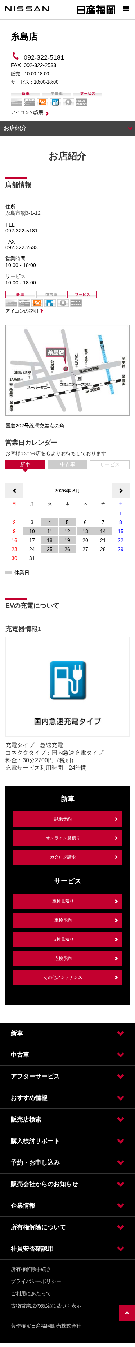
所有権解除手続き (31, 1269)
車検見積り (63, 901)
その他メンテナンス (63, 977)
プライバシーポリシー (36, 1281)
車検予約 (63, 920)
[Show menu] (126, 9)
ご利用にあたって (31, 1293)
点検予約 (63, 958)
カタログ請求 (63, 857)
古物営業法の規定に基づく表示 (46, 1306)
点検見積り (63, 939)
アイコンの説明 (27, 112)
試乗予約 (63, 818)
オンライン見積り (63, 838)
